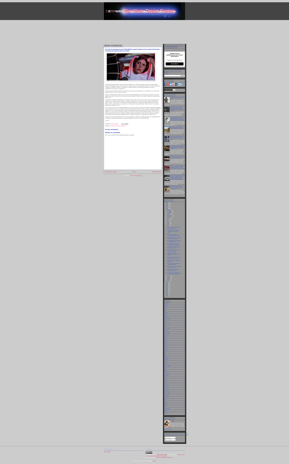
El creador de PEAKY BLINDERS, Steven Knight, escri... (173, 254)
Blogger (154, 461)
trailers (165, 401)
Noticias (166, 370)
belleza (165, 314)
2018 (167, 290)
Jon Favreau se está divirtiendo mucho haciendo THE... (173, 258)
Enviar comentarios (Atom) (136, 175)
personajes (166, 375)
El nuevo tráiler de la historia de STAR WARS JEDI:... (173, 264)
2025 (167, 204)
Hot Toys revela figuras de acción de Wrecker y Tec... (174, 267)
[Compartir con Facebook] (126, 124)
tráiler (165, 399)
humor (165, 350)
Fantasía (119, 125)
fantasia (166, 346)
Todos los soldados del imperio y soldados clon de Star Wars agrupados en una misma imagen (177, 167)
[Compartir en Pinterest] (127, 124)
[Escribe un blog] (123, 124)
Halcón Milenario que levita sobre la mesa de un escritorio (177, 157)
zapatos (166, 413)
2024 (167, 206)
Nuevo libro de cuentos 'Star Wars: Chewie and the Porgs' (176, 128)
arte (165, 310)
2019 (167, 288)
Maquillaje (166, 359)
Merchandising (167, 366)
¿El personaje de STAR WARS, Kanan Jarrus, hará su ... (173, 247)
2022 (167, 282)
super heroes (167, 392)
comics (165, 326)
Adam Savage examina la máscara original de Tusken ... (174, 235)
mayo (168, 223)
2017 (167, 292)
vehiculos (166, 404)
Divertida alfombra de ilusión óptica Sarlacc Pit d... (173, 270)
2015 (167, 295)
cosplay (166, 330)
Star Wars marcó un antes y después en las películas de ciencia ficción (176, 187)
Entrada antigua (156, 171)
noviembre (169, 212)
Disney (165, 339)
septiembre (169, 216)
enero (168, 280)
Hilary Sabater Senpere (162, 454)
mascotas (166, 364)
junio (168, 221)
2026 (167, 202)
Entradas (168, 437)
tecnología (166, 397)
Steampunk (166, 390)
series (165, 381)
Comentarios (169, 439)
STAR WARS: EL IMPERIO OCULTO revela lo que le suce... (173, 231)
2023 (167, 208)
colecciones (166, 323)
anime (165, 308)
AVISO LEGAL (107, 451)
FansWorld (166, 343)
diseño (165, 337)
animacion (166, 303)
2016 (167, 293)
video (165, 406)
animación (166, 306)
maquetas (166, 357)
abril (168, 225)
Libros (165, 355)
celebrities (166, 317)
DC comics (166, 335)
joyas (165, 352)
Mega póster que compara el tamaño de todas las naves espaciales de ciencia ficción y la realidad (177, 109)
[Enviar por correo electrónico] (122, 124)
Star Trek (166, 386)
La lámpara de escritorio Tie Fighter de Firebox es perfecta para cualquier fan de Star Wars (177, 119)
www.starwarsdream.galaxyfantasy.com (164, 457)
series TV (166, 384)
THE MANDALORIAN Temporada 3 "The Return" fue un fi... (174, 241)
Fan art (165, 341)
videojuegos (166, 408)
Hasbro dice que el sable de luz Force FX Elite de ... (173, 228)
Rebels (165, 377)
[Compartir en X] (124, 124)
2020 (167, 286)
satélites (166, 379)
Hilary (173, 421)
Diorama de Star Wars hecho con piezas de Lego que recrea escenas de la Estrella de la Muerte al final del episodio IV (177, 177)
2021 (167, 284)
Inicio (134, 171)
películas (166, 372)
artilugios (166, 312)
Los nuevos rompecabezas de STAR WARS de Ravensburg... (174, 273)
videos (165, 410)
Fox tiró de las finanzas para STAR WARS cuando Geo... (173, 244)
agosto (168, 217)
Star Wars (123, 125)
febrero (168, 278)
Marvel (165, 361)
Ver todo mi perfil (168, 429)
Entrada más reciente (111, 171)
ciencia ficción (113, 125)
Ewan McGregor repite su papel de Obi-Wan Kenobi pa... (173, 238)
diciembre (169, 210)
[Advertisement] (144, 31)
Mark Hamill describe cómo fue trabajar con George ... (173, 250)
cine (165, 321)
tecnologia (166, 395)
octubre (169, 214)
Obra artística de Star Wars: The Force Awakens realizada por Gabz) (177, 138)
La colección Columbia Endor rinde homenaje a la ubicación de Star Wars (177, 147)
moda (165, 368)
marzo (168, 276)
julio (168, 219)
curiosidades (167, 332)
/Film (108, 120)
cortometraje (167, 328)
